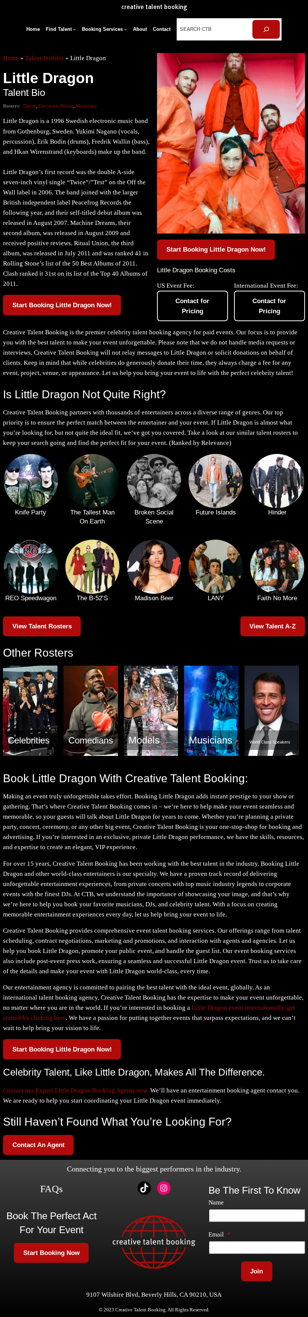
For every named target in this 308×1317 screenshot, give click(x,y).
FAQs (51, 1188)
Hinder (277, 512)
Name (216, 1202)
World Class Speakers (269, 742)
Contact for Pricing (192, 306)
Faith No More (277, 598)
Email (219, 1234)
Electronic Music (55, 106)
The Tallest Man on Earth (92, 517)
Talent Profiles (44, 58)
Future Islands (216, 512)
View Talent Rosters (42, 626)
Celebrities (29, 740)
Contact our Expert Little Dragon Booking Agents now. (76, 1090)
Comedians (90, 740)
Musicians (86, 106)
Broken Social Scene (154, 517)
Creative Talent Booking (154, 7)
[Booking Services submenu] (125, 29)
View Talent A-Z (272, 626)
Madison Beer (154, 598)
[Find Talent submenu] (74, 29)
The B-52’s (92, 598)
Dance (29, 106)
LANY (216, 598)
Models (144, 740)
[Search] (266, 29)
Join (256, 1271)
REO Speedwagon (30, 598)
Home (11, 58)
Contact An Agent (38, 1145)
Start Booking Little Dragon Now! (62, 305)
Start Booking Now (51, 1252)
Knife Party (30, 512)
